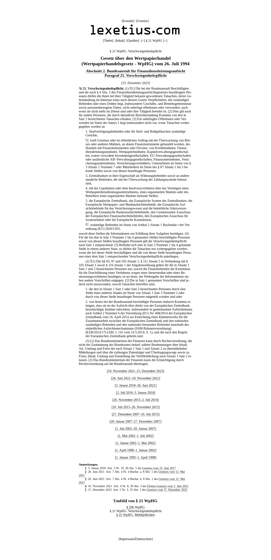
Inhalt (120, 40)
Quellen (132, 40)
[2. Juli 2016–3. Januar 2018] (135, 392)
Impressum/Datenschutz (136, 539)
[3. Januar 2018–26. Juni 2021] (135, 385)
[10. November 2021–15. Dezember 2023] (135, 371)
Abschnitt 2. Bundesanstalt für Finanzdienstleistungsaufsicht (135, 71)
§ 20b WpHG (135, 507)
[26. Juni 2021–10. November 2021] (135, 378)
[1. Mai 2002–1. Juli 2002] (135, 436)
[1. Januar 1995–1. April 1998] (135, 457)
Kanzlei (128, 21)
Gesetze (142, 21)
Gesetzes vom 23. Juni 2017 (159, 468)
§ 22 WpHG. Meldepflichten (135, 515)
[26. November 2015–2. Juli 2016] (135, 400)
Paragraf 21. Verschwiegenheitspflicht (136, 75)
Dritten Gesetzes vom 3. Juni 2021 (167, 486)
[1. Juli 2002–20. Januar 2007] (135, 428)
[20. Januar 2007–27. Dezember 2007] (135, 421)
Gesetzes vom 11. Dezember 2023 (167, 489)
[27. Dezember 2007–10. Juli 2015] (135, 414)
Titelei (108, 40)
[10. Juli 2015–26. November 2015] (136, 407)
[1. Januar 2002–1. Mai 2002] (135, 443)
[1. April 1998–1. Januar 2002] (135, 450)
